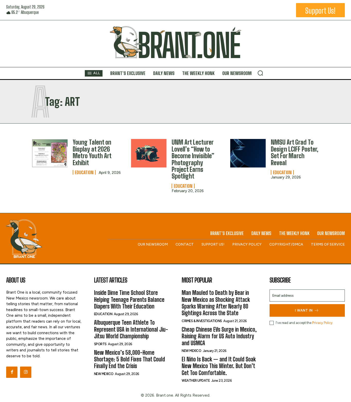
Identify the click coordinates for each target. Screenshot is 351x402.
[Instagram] (25, 372)
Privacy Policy (322, 323)
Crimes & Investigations (202, 321)
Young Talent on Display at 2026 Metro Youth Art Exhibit (92, 152)
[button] (260, 73)
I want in (304, 310)
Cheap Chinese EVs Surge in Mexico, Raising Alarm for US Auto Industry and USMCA (219, 336)
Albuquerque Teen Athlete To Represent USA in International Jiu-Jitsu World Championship (131, 329)
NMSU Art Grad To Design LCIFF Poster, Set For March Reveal (294, 152)
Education (84, 172)
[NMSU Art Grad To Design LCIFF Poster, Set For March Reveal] (248, 153)
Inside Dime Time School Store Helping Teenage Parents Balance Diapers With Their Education (129, 299)
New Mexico (104, 374)
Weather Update (196, 380)
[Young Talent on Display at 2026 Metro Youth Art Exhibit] (50, 153)
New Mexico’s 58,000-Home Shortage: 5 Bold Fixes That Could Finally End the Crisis (129, 359)
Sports (100, 344)
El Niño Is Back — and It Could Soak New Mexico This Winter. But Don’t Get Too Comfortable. (219, 366)
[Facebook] (11, 372)
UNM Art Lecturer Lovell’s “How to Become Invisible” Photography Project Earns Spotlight (193, 159)
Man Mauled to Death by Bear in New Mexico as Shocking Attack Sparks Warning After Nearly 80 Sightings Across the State (216, 302)
